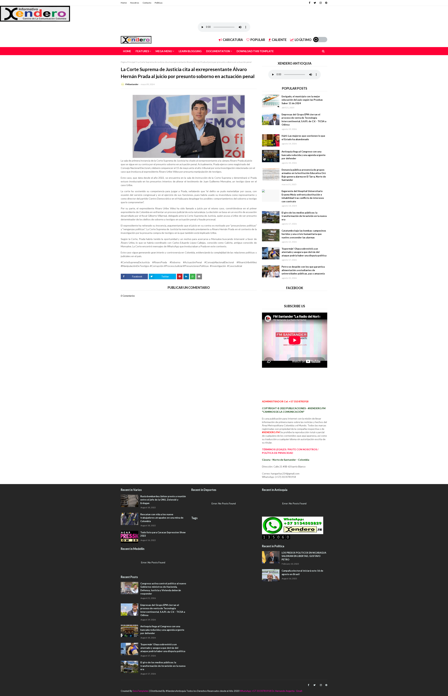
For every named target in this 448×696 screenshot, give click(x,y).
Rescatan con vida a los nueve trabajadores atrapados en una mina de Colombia (161, 518)
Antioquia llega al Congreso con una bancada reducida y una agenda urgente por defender (304, 155)
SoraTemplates (140, 691)
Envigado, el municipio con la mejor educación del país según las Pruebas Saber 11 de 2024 (302, 100)
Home (124, 2)
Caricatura (233, 40)
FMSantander (131, 84)
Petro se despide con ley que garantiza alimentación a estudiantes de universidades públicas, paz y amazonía (303, 270)
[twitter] (315, 3)
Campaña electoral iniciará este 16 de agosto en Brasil (302, 572)
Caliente (279, 40)
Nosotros (134, 2)
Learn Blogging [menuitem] (190, 51)
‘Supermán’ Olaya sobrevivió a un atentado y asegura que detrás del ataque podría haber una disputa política (304, 252)
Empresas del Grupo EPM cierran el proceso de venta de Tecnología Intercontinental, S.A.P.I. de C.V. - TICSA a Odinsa (304, 119)
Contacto (147, 2)
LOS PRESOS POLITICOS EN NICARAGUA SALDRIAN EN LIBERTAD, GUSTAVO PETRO (304, 556)
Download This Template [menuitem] (255, 51)
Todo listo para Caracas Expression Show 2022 (163, 534)
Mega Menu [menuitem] (164, 51)
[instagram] (321, 3)
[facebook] (309, 3)
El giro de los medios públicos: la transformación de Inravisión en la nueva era (304, 216)
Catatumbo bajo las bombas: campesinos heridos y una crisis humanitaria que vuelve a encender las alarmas (304, 234)
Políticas (159, 2)
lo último (303, 40)
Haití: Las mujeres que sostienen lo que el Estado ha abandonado (303, 137)
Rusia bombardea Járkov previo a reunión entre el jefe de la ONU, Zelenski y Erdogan (163, 500)
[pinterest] (325, 3)
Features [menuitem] (142, 51)
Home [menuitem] (127, 51)
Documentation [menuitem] (218, 51)
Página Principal (128, 62)
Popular (257, 40)
